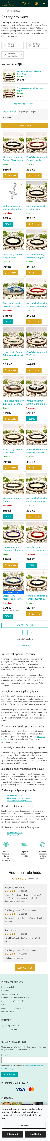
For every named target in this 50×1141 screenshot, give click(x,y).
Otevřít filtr (25, 125)
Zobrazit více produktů (23, 104)
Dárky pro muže (13, 835)
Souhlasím (35, 1134)
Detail (8, 224)
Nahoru (26, 645)
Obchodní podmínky (9, 994)
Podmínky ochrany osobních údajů (15, 997)
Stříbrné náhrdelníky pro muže (19, 800)
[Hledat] (29, 3)
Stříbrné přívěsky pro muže (18, 798)
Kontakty (5, 990)
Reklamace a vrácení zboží (12, 1001)
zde (3, 1118)
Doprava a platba (8, 987)
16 (31, 632)
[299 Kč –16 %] (13, 581)
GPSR (3, 1004)
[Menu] (44, 3)
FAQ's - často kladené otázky (13, 1008)
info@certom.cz (12, 1025)
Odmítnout (12, 1134)
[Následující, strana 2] (25, 632)
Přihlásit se (9, 1074)
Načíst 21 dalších (25, 625)
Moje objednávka (8, 1011)
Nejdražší (35, 111)
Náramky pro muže (14, 795)
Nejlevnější (23, 111)
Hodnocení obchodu (25, 872)
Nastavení (24, 1125)
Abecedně (7, 117)
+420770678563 (12, 1029)
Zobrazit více (25, 967)
